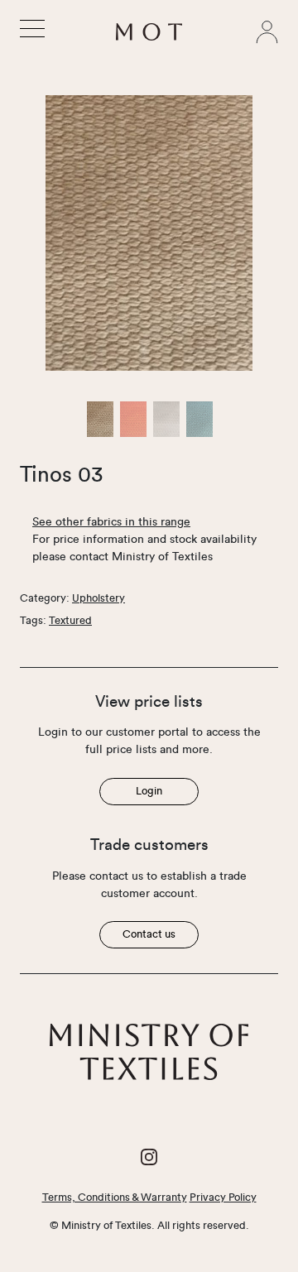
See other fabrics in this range (111, 522)
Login (149, 791)
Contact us (149, 934)
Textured (70, 620)
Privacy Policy (223, 1197)
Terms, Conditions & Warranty (114, 1197)
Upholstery (98, 598)
